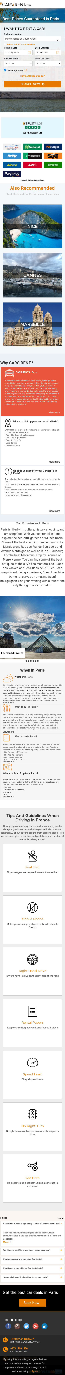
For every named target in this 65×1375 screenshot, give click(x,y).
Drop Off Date (42, 48)
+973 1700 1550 (19, 1348)
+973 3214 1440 (19, 1339)
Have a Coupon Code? (32, 76)
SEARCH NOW (31, 84)
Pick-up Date (10, 48)
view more (54, 412)
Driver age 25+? (14, 70)
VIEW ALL (61, 1218)
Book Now (33, 1303)
